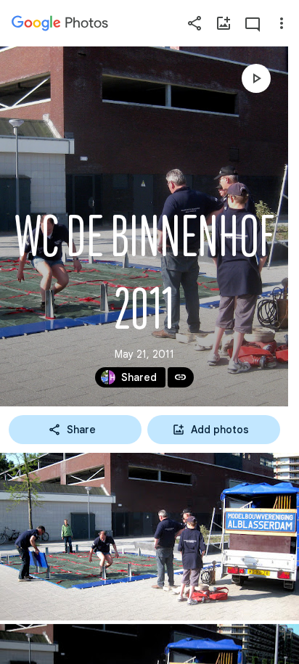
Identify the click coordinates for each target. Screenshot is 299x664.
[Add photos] (223, 23)
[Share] (194, 23)
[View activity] (252, 23)
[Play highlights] (256, 78)
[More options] (281, 23)
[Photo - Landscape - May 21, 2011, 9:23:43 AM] (149, 536)
